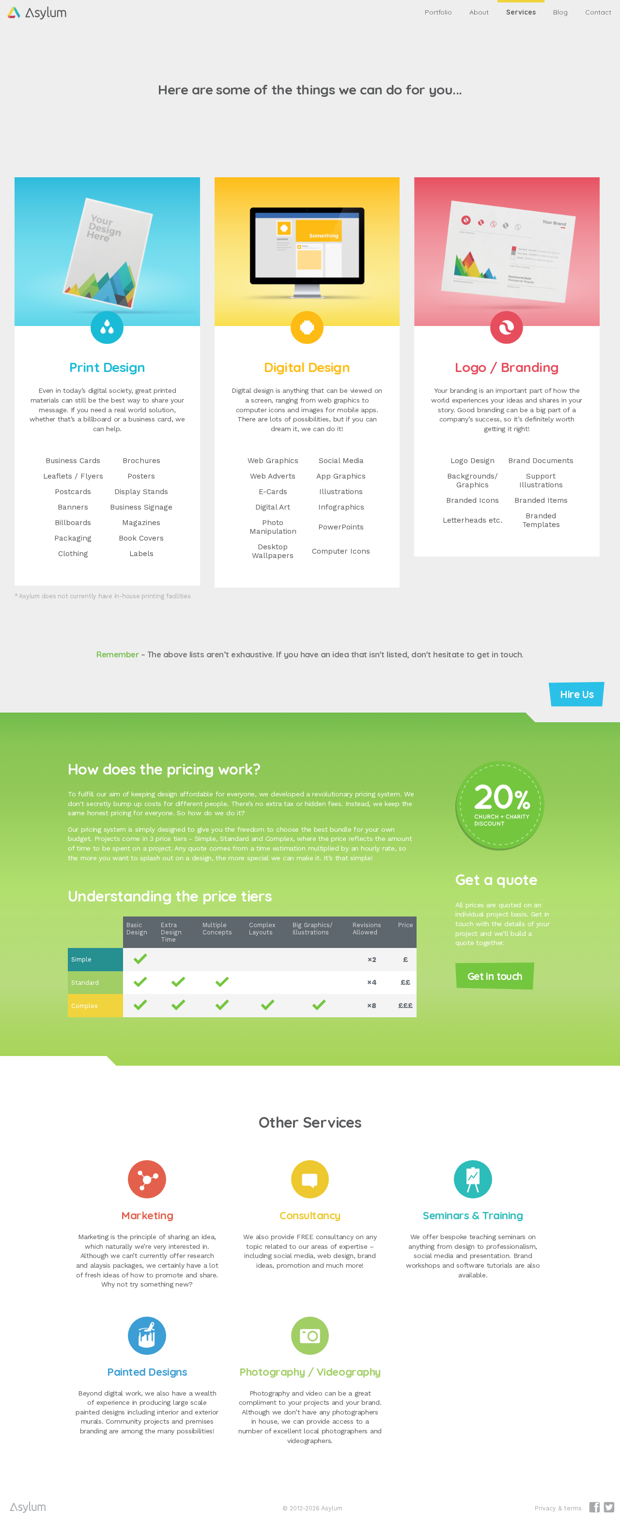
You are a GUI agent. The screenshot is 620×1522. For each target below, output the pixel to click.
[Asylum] (42, 8)
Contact (598, 12)
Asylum (28, 1507)
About (479, 12)
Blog (560, 12)
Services (521, 12)
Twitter (609, 1507)
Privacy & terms (558, 1508)
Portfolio (438, 12)
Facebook (595, 1507)
